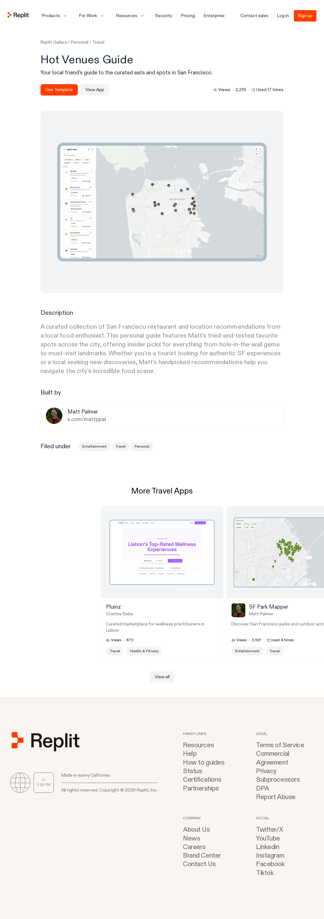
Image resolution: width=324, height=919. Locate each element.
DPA (262, 788)
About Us (196, 829)
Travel (98, 42)
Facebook (270, 864)
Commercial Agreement (273, 758)
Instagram (270, 855)
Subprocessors (278, 779)
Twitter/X (269, 829)
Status (192, 771)
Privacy (266, 771)
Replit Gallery (53, 42)
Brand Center (202, 855)
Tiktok (264, 873)
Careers (194, 847)
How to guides (204, 762)
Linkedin (267, 847)
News (191, 838)
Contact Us (199, 864)
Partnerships (201, 788)
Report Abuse (276, 797)
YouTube (268, 838)
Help (189, 753)
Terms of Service (280, 745)
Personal (79, 42)
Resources (198, 745)
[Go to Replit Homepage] (18, 16)
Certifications (202, 779)
